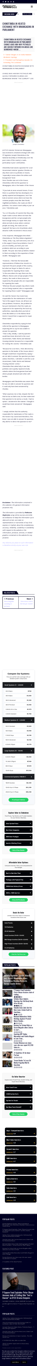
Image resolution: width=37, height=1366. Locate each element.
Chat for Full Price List (18, 954)
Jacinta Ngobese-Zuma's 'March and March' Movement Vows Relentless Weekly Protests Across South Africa (18, 1225)
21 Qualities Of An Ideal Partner (12, 1262)
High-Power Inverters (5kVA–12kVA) (16, 943)
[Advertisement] (18, 102)
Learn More (15, 1362)
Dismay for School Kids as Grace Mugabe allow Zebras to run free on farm (16, 1248)
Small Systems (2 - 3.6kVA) (14, 685)
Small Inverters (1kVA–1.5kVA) (14, 935)
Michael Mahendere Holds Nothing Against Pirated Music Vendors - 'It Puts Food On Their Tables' (17, 1244)
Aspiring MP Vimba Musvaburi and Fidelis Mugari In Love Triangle (18, 1253)
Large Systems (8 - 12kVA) (14, 751)
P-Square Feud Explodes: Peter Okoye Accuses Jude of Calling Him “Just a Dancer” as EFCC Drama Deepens (18, 1230)
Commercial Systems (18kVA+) (15, 777)
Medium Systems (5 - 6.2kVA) (15, 720)
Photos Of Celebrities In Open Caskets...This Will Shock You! (17, 1336)
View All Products (18, 900)
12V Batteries (9, 927)
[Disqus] (18, 638)
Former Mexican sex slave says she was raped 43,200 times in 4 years (16, 1257)
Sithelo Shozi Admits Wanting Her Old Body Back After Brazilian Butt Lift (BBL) (17, 1235)
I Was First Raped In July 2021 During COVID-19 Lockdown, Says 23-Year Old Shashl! (16, 1323)
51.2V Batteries (9, 948)
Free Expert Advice (18, 800)
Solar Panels (9, 923)
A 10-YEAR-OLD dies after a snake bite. (14, 1340)
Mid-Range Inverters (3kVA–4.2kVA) (16, 939)
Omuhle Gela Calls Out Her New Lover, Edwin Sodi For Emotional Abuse (17, 1240)
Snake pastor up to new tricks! (11, 1348)
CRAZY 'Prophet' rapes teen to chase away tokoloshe (15, 1344)
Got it (24, 1362)
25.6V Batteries (10, 931)
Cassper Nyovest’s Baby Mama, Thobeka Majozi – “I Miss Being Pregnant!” (18, 1327)
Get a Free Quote (18, 850)
